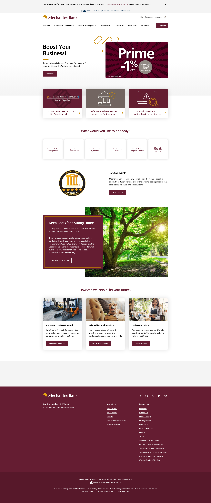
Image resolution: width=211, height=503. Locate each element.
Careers (110, 416)
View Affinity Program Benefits (137, 150)
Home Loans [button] (106, 25)
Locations (158, 17)
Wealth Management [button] (87, 25)
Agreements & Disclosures (149, 440)
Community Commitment (116, 420)
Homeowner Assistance (118, 4)
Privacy (142, 432)
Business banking (141, 343)
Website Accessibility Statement (151, 448)
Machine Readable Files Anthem (151, 456)
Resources (144, 404)
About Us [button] (119, 25)
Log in (161, 25)
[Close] (165, 4)
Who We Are (112, 408)
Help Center (143, 424)
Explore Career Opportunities (73, 150)
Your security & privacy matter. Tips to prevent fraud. (147, 113)
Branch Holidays (145, 416)
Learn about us (117, 192)
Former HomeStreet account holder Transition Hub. (61, 113)
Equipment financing (57, 343)
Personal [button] (46, 25)
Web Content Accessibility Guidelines (153, 452)
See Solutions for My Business (95, 150)
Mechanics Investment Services (158, 150)
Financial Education (146, 428)
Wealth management (100, 343)
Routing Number (145, 420)
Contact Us (149, 17)
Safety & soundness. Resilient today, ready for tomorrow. (104, 113)
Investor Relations (113, 424)
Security (142, 436)
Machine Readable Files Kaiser (150, 460)
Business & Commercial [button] (64, 25)
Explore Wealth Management (52, 150)
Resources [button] (132, 25)
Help (141, 17)
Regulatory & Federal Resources (151, 444)
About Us (111, 404)
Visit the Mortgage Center (116, 150)
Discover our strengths (60, 260)
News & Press (112, 412)
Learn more (49, 73)
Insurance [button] (145, 25)
